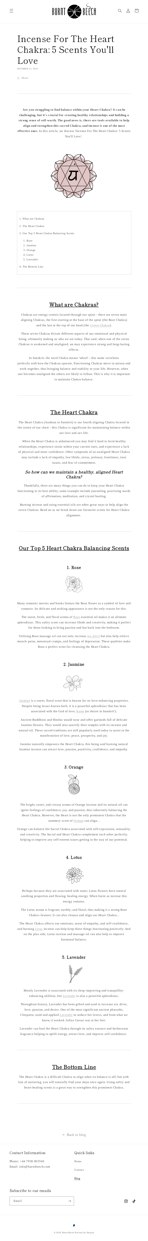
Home (78, 1161)
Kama (80, 711)
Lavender (69, 996)
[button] (11, 10)
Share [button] (24, 77)
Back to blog (76, 1135)
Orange (78, 820)
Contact (79, 1169)
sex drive (93, 636)
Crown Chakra (100, 325)
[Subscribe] (70, 1200)
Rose (76, 617)
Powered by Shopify (84, 1233)
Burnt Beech (68, 1233)
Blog (77, 1178)
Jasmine (24, 700)
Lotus (39, 929)
